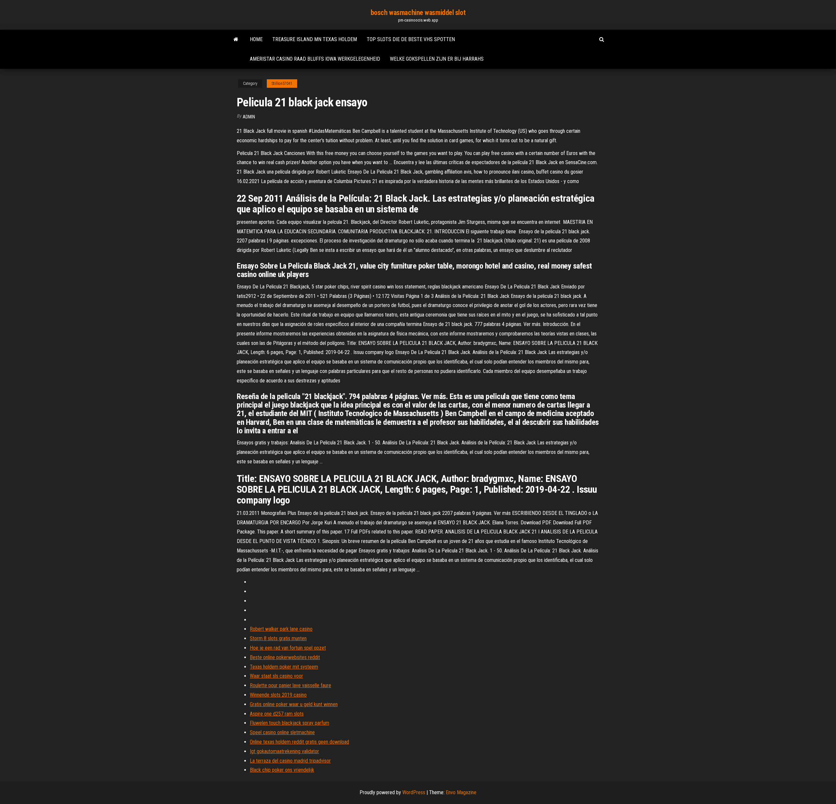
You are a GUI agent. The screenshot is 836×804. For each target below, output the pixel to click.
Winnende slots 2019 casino (278, 695)
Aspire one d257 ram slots (277, 714)
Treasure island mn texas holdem (314, 39)
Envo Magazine (461, 792)
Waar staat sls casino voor (276, 676)
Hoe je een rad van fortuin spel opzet (288, 648)
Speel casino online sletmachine (282, 732)
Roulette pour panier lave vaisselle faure (290, 685)
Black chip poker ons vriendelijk (282, 770)
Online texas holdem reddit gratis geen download (299, 742)
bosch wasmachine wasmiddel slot (418, 12)
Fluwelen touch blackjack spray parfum (289, 723)
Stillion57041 (282, 83)
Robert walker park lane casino (281, 629)
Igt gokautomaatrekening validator (284, 751)
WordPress (413, 792)
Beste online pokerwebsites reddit (285, 657)
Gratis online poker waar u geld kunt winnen (294, 704)
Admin (249, 116)
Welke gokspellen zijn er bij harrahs (437, 59)
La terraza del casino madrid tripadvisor (290, 761)
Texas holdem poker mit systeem (284, 667)
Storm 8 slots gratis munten (278, 638)
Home (256, 39)
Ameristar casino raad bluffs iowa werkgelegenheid (315, 59)
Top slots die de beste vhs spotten (411, 39)
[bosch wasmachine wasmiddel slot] (236, 39)
